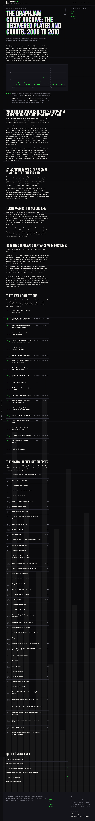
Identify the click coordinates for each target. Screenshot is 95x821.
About (89, 2)
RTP (79, 2)
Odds (74, 2)
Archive (83, 2)
